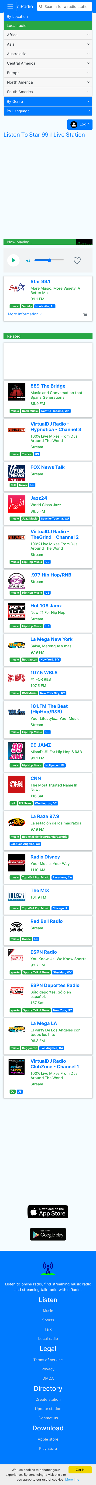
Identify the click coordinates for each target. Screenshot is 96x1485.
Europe (13, 72)
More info (72, 1479)
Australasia (16, 53)
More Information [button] (24, 314)
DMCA (48, 1378)
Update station (48, 1408)
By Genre (15, 101)
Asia (10, 44)
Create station (48, 1399)
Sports (48, 1320)
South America (20, 91)
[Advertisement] (48, 189)
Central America (21, 63)
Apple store (48, 1439)
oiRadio (25, 6)
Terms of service (48, 1359)
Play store (48, 1448)
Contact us (48, 1418)
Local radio (17, 25)
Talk (48, 1329)
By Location (17, 16)
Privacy (48, 1369)
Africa (12, 34)
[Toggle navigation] (10, 6)
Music (48, 1310)
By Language (18, 111)
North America (20, 82)
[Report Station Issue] (86, 314)
